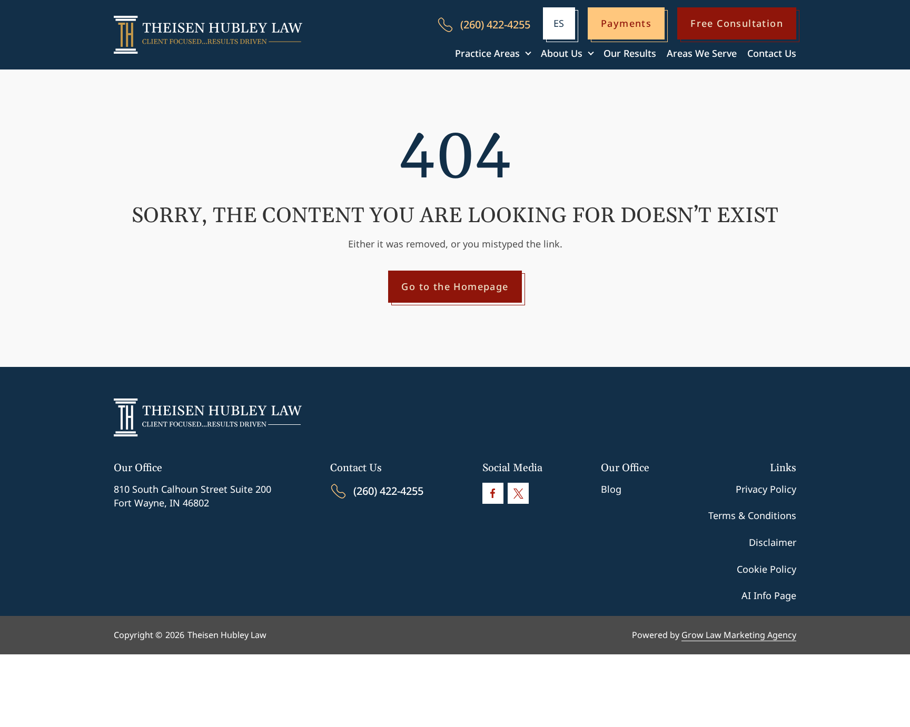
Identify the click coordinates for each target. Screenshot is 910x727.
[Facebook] (492, 493)
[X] (518, 493)
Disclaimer (772, 542)
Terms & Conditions (752, 515)
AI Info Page (768, 595)
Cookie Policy (766, 569)
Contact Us (771, 53)
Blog (611, 489)
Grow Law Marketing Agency (738, 635)
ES (558, 23)
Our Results (630, 53)
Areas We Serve (702, 53)
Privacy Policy (766, 489)
